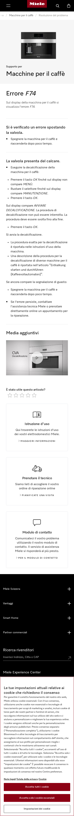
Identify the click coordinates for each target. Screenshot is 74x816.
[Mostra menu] (8, 5)
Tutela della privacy (27, 779)
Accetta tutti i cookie (37, 787)
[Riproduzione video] (37, 358)
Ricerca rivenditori (18, 650)
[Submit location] (69, 657)
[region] (37, 746)
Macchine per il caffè (21, 15)
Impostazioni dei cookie (37, 809)
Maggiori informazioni (37, 441)
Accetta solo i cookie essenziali (36, 798)
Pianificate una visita (38, 495)
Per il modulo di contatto (38, 558)
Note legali (10, 779)
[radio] (10, 395)
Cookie (42, 779)
